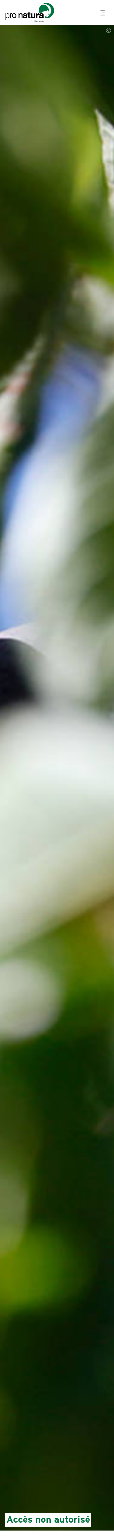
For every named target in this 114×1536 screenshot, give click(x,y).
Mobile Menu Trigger (103, 13)
